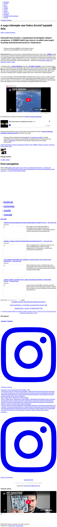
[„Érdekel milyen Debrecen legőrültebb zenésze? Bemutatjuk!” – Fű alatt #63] (15, 232)
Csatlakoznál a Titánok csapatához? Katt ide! (28, 305)
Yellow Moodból (17, 66)
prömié (6, 6)
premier (5, 146)
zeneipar (6, 14)
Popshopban (11, 140)
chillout (14, 145)
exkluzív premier (43, 145)
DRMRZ (49, 54)
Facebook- (27, 137)
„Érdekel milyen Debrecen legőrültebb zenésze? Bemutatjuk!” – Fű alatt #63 (30, 222)
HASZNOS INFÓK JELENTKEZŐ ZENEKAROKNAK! (28, 302)
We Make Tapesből (34, 66)
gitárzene (52, 145)
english (6, 17)
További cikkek (5, 160)
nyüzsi (6, 11)
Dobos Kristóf (29, 145)
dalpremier (21, 145)
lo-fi (2, 146)
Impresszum (19, 525)
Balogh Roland (11, 32)
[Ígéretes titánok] (6, 20)
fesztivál (6, 13)
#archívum (28, 480)
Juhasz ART (11, 525)
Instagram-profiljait (36, 137)
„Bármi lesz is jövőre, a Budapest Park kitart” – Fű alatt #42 (29, 167)
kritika (6, 8)
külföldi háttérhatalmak (11, 16)
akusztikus (8, 145)
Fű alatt (6, 3)
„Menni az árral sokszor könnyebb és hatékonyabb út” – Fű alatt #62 (28, 241)
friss (5, 5)
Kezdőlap (6, 2)
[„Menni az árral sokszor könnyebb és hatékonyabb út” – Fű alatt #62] (15, 251)
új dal (10, 146)
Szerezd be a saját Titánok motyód (28, 308)
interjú (6, 10)
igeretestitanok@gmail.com (31, 485)
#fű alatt (4, 219)
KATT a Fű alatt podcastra (33, 116)
